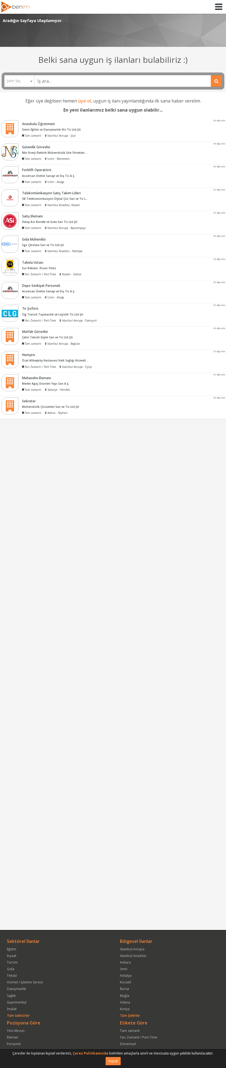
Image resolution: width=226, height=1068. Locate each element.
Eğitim (11, 949)
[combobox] (19, 81)
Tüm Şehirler (130, 1015)
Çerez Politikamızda (90, 1053)
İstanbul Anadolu (133, 955)
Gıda (10, 969)
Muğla (124, 995)
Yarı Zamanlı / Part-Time (138, 1037)
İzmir (124, 969)
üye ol (84, 101)
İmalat (12, 1009)
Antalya (125, 975)
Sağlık (11, 995)
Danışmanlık (16, 988)
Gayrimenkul (16, 1002)
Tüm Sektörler (18, 1015)
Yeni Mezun (16, 1030)
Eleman (12, 1037)
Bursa (124, 988)
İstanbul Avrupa (132, 949)
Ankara (125, 962)
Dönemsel (128, 1044)
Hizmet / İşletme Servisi (25, 982)
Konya (125, 1009)
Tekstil (12, 975)
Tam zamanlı (130, 1030)
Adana (125, 1002)
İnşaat (11, 955)
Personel (14, 1044)
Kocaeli (125, 982)
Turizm (12, 962)
